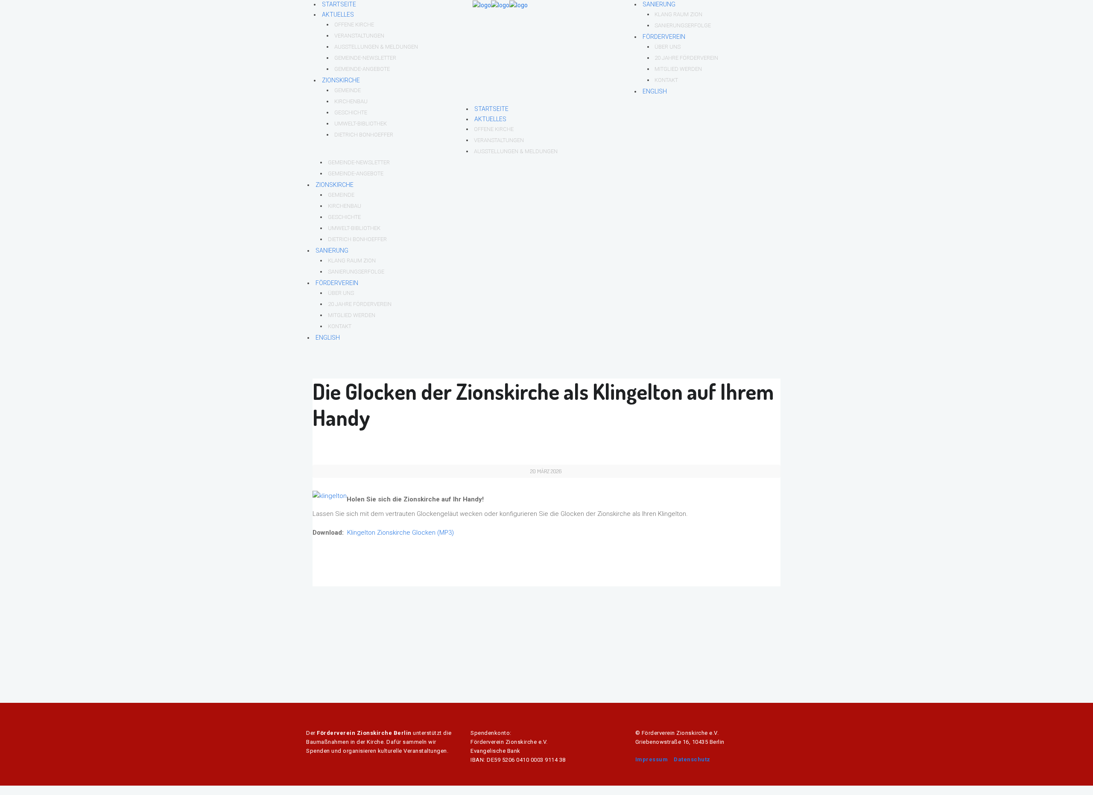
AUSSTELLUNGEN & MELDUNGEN (376, 47)
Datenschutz (692, 759)
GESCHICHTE (350, 112)
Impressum (651, 759)
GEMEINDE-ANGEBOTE (362, 69)
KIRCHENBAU (351, 101)
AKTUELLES (338, 14)
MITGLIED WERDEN (678, 69)
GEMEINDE (347, 90)
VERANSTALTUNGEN (359, 35)
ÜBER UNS (668, 47)
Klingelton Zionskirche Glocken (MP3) (400, 532)
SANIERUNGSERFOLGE (683, 25)
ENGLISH (655, 91)
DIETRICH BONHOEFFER (363, 134)
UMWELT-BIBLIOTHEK (360, 123)
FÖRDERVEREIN (664, 36)
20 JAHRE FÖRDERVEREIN (686, 58)
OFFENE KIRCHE (354, 24)
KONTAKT (666, 80)
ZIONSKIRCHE (341, 80)
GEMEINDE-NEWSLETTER (365, 58)
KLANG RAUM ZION (678, 14)
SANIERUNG (659, 4)
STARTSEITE (339, 4)
